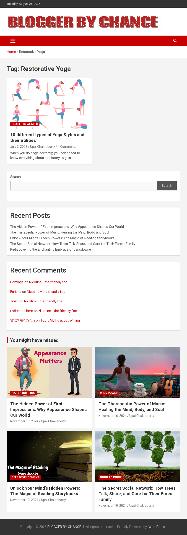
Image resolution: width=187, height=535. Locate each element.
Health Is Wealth (25, 124)
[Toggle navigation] (13, 41)
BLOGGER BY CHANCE (64, 527)
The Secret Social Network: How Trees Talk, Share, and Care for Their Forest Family (72, 244)
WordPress (156, 527)
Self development (25, 477)
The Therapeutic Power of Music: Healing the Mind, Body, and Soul (59, 232)
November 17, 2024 (24, 421)
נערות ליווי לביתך (22, 320)
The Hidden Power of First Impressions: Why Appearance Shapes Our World (67, 227)
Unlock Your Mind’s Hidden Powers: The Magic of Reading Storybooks (62, 238)
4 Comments (67, 146)
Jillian (14, 301)
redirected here (21, 311)
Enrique (15, 292)
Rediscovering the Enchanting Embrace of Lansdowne (50, 249)
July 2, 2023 (18, 146)
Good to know (111, 477)
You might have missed (34, 340)
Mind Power (109, 393)
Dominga (16, 282)
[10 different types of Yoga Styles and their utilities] (49, 103)
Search (15, 177)
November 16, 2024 (113, 416)
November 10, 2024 (24, 500)
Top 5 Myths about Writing (60, 320)
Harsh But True (23, 393)
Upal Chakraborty (42, 146)
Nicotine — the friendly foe (48, 282)
